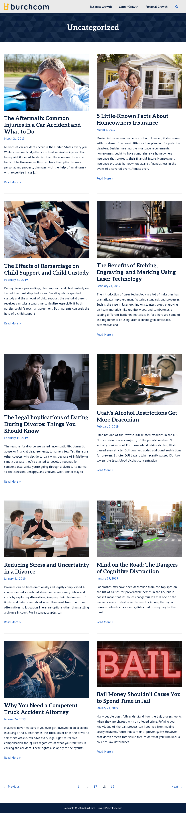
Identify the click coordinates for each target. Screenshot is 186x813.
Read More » (12, 182)
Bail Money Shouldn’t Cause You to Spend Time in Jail (139, 697)
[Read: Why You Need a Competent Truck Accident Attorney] (46, 669)
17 (95, 786)
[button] (177, 7)
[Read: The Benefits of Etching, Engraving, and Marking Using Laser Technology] (139, 229)
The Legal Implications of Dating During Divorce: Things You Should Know (46, 424)
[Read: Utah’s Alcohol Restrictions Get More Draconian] (139, 379)
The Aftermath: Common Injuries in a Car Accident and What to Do (42, 125)
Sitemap (118, 808)
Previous (12, 786)
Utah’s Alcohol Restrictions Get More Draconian (137, 416)
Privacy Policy (104, 808)
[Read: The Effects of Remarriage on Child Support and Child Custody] (46, 230)
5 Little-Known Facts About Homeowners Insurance (132, 119)
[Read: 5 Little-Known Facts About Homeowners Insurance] (139, 81)
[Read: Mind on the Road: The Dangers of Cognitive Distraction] (139, 529)
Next (176, 786)
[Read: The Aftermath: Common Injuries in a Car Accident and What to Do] (46, 82)
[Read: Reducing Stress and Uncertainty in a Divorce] (46, 529)
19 (112, 786)
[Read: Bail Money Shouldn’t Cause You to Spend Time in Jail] (139, 664)
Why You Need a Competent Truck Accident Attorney (41, 709)
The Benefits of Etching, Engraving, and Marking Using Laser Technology (136, 272)
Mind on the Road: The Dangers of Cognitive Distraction (137, 568)
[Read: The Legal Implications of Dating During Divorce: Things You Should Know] (46, 381)
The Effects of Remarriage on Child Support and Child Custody (46, 269)
